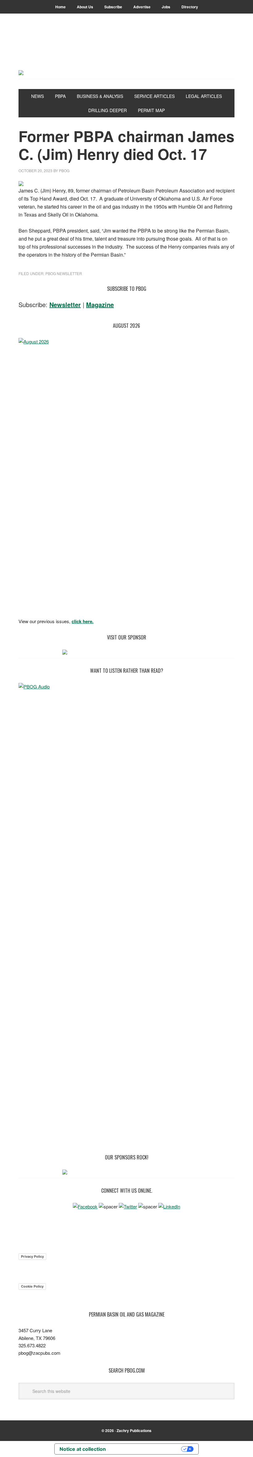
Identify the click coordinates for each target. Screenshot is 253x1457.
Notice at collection (83, 1449)
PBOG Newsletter (63, 273)
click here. (82, 621)
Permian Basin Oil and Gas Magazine (126, 49)
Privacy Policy (32, 1256)
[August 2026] (126, 476)
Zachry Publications (134, 1430)
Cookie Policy (32, 1286)
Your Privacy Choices (146, 1449)
